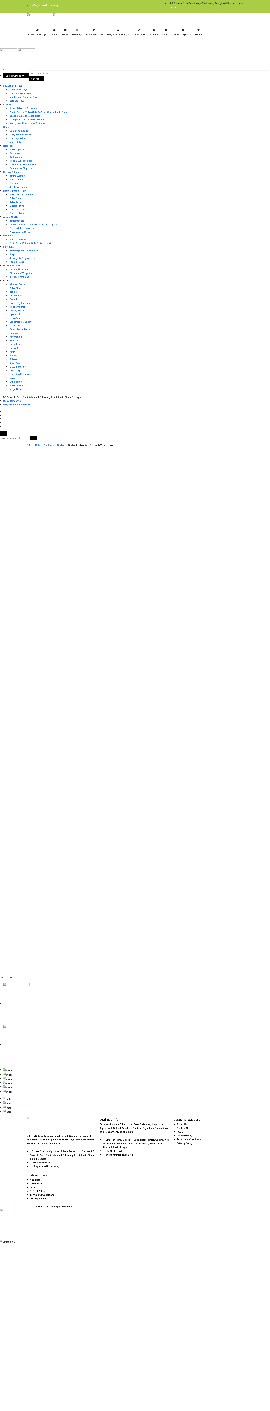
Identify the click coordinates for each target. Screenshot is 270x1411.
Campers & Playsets (20, 168)
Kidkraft (13, 359)
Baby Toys (15, 202)
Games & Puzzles (13, 172)
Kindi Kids (14, 363)
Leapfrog (14, 370)
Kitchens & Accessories (23, 164)
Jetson (13, 355)
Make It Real (16, 385)
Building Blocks (18, 239)
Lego (12, 378)
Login (173, 7)
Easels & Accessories (21, 228)
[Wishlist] (264, 937)
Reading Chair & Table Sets (25, 250)
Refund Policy (37, 1191)
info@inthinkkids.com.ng (45, 5)
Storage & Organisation (22, 258)
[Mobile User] (1, 61)
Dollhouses (15, 157)
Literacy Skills (17, 138)
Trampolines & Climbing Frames (27, 119)
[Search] (1, 57)
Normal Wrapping (19, 269)
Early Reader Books (20, 134)
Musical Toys (16, 205)
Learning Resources (20, 374)
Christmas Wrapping (20, 273)
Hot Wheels (15, 344)
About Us (35, 1180)
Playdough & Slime (19, 232)
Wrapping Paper (12, 265)
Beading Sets (16, 220)
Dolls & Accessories (20, 160)
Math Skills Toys (18, 89)
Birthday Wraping (19, 276)
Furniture (8, 247)
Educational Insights (20, 321)
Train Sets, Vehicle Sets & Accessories (31, 243)
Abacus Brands (18, 284)
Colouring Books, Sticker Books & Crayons (33, 224)
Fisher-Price (16, 325)
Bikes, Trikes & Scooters (23, 108)
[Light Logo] (65, 18)
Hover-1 (13, 348)
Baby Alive (15, 288)
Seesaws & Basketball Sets (24, 115)
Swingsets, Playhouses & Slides (27, 123)
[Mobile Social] (4, 411)
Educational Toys (12, 86)
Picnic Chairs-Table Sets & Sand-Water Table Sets (38, 112)
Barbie (13, 291)
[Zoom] (266, 472)
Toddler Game (17, 209)
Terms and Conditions (42, 1195)
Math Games (16, 179)
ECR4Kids (14, 318)
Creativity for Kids (19, 303)
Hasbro (13, 333)
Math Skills (15, 142)
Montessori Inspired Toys (23, 97)
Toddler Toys (16, 213)
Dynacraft (15, 314)
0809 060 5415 (12, 400)
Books (6, 127)
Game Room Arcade (20, 329)
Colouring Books (18, 130)
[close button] (3, 433)
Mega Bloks (15, 389)
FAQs (33, 1187)
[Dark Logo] (39, 18)
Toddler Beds (16, 261)
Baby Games (16, 198)
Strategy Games (18, 187)
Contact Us (36, 1183)
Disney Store (16, 310)
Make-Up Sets (17, 149)
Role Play (8, 145)
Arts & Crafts (10, 217)
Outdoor (7, 104)
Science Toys (17, 100)
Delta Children (17, 306)
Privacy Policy (38, 1198)
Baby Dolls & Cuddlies (21, 194)
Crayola (13, 299)
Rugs (12, 254)
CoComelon (15, 295)
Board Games (17, 175)
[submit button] (33, 438)
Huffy (12, 351)
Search (35, 78)
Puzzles (13, 183)
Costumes (14, 153)
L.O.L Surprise (17, 366)
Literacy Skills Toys (20, 93)
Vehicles (8, 235)
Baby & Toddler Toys (15, 190)
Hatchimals (15, 336)
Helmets (13, 340)
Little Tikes (15, 381)
